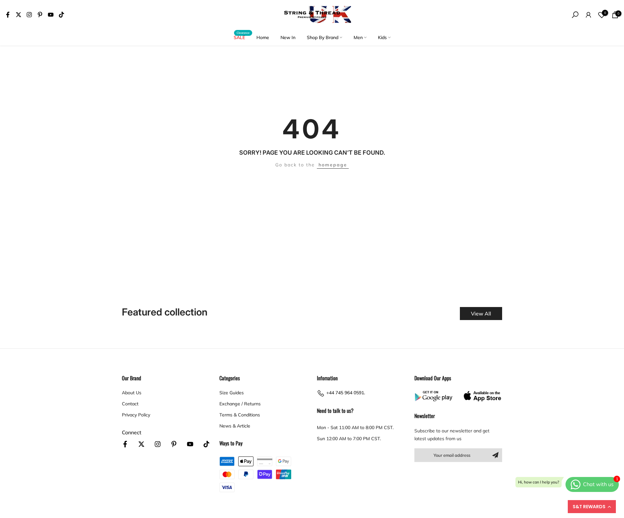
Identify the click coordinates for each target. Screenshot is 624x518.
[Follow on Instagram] (29, 15)
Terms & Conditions (239, 415)
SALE (242, 37)
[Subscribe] (495, 455)
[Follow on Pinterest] (40, 15)
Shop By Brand (322, 37)
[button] (592, 506)
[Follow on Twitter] (18, 15)
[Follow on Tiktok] (61, 15)
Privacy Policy (136, 415)
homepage (332, 165)
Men (358, 37)
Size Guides (231, 393)
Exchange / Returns (240, 404)
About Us (131, 393)
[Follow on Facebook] (8, 15)
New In (287, 37)
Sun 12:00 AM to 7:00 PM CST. (349, 438)
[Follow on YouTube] (51, 15)
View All (481, 313)
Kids (382, 37)
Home (262, 37)
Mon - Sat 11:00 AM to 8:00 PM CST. (355, 427)
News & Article (234, 426)
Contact (130, 404)
